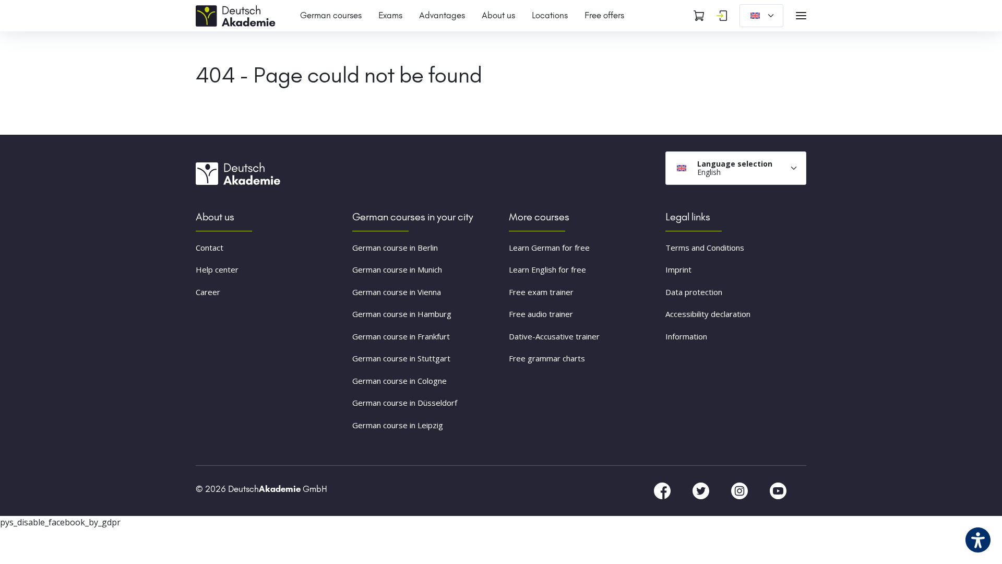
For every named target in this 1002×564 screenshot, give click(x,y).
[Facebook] (663, 490)
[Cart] (699, 15)
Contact (209, 247)
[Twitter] (702, 490)
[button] (23, 541)
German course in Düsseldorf (404, 402)
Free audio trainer (541, 314)
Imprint (678, 269)
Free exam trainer (541, 292)
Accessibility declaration (707, 314)
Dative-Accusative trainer (554, 336)
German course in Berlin (395, 247)
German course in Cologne (399, 380)
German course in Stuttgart (401, 358)
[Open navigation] (801, 15)
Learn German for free (549, 247)
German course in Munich (397, 269)
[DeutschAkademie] (237, 14)
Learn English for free (547, 269)
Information (686, 336)
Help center (217, 269)
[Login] (722, 15)
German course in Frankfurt (401, 336)
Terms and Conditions (704, 247)
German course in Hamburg (401, 314)
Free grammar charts (547, 358)
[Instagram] (740, 490)
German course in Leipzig (397, 425)
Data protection (693, 292)
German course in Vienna (396, 292)
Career (208, 292)
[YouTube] (778, 490)
